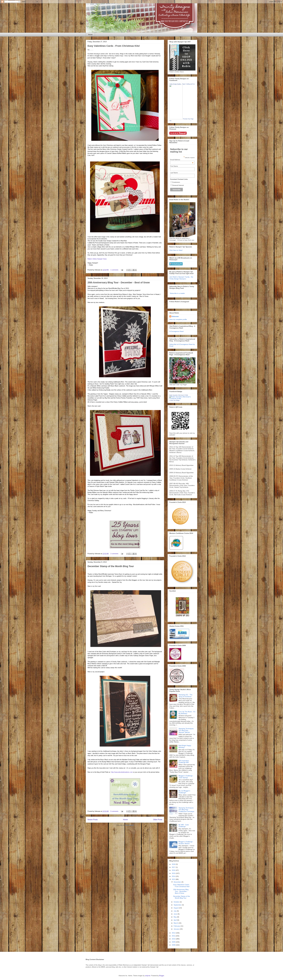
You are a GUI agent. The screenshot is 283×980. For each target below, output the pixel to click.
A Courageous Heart (176, 331)
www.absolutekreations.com (124, 772)
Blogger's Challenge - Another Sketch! (186, 842)
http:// (113, 772)
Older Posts (157, 820)
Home (90, 34)
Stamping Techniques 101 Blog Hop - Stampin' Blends (186, 730)
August (176, 908)
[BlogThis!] (129, 270)
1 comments (114, 270)
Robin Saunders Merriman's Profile (178, 395)
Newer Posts (93, 820)
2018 (174, 864)
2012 (174, 933)
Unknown (175, 316)
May (175, 917)
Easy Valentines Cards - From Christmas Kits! (114, 45)
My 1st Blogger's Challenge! (184, 792)
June (176, 914)
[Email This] (127, 270)
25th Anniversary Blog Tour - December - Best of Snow (119, 282)
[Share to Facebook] (134, 270)
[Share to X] (131, 270)
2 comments (114, 553)
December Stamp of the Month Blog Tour (111, 566)
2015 (174, 873)
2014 (174, 876)
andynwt (147, 975)
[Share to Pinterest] (136, 270)
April (175, 920)
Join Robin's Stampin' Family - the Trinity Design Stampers (181, 278)
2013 (174, 879)
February (177, 926)
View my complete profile (178, 319)
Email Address (181, 159)
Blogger (161, 975)
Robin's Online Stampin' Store (97, 259)
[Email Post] (121, 270)
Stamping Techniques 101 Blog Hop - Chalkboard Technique (186, 809)
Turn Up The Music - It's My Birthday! (187, 712)
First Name (174, 166)
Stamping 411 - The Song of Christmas (185, 695)
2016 (174, 870)
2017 (174, 867)
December (177, 882)
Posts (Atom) (129, 825)
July (175, 911)
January (177, 929)
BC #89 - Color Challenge (184, 825)
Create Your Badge (174, 400)
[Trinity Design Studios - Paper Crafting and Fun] (176, 119)
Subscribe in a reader (177, 293)
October (177, 902)
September (178, 905)
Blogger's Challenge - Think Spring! (186, 776)
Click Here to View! (176, 250)
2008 (174, 945)
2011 (174, 936)
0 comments (114, 811)
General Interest (178, 185)
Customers (176, 182)
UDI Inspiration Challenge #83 (184, 761)
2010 (174, 939)
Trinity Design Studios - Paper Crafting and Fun (182, 84)
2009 (174, 942)
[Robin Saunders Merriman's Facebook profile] (182, 398)
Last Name (174, 173)
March (176, 923)
